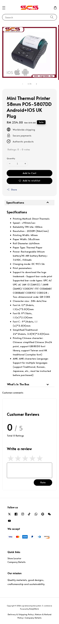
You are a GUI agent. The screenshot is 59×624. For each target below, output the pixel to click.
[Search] (52, 17)
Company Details (17, 562)
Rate (43, 482)
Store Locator (14, 558)
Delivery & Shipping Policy (21, 614)
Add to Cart (29, 173)
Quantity (11, 158)
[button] (3, 7)
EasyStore (34, 608)
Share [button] (14, 189)
